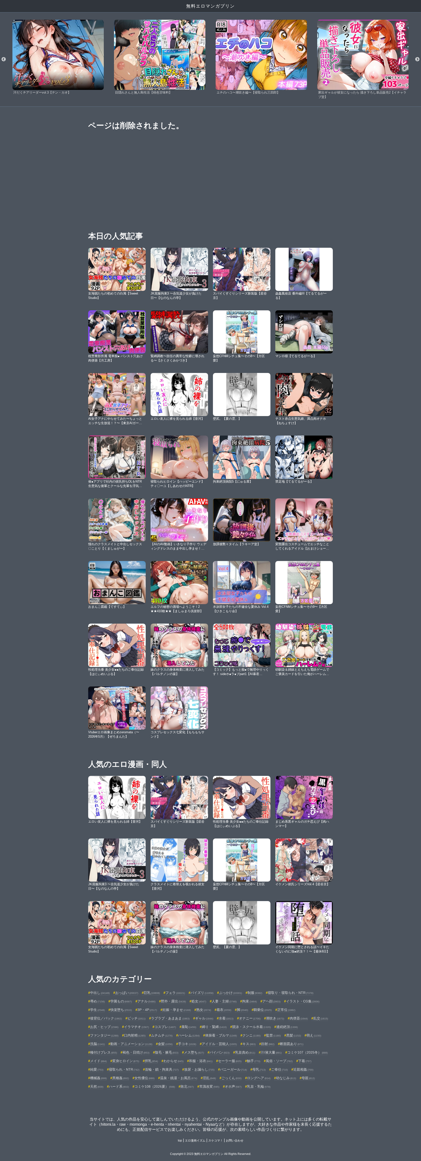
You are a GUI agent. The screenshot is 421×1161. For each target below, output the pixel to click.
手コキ (187, 1044)
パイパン (220, 1052)
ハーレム (189, 1035)
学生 (97, 1010)
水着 (226, 1018)
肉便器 (299, 1018)
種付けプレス (103, 1052)
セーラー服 (229, 1061)
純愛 (96, 1069)
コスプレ (165, 1027)
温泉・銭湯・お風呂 (178, 1078)
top (180, 1140)
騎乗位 (263, 1010)
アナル (146, 1001)
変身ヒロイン (125, 1061)
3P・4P (147, 1010)
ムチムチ (161, 1035)
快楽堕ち (121, 1010)
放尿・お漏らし (199, 1069)
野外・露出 (173, 1001)
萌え (313, 1035)
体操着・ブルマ (221, 1035)
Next (417, 59)
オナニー (249, 1018)
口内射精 (134, 1035)
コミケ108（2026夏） (154, 1086)
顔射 (267, 1044)
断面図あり (291, 1044)
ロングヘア (258, 1078)
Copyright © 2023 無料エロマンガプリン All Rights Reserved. (210, 1154)
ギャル (204, 1018)
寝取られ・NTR (124, 1069)
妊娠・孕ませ (177, 1010)
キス (249, 1044)
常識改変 (209, 1086)
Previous (3, 59)
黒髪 (293, 1035)
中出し (100, 993)
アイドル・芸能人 (219, 1044)
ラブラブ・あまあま (170, 1018)
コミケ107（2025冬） (307, 1052)
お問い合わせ (234, 1140)
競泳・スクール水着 (251, 1027)
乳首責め (245, 1052)
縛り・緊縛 (214, 1027)
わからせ (173, 1061)
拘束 (249, 1001)
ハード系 (119, 1086)
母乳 (259, 1069)
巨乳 (152, 993)
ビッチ (136, 1018)
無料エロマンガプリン (210, 6)
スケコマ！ (215, 1140)
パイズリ (202, 993)
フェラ (175, 993)
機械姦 (98, 1078)
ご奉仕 (279, 1069)
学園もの (121, 1001)
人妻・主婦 (224, 1001)
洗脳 (97, 1044)
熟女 (203, 1010)
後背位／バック (106, 1018)
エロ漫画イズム (195, 1140)
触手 (253, 1061)
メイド (98, 1061)
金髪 (165, 1044)
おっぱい (126, 993)
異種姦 (120, 1078)
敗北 (187, 1086)
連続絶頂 (287, 1027)
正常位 (286, 1010)
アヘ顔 (271, 1001)
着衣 (224, 1010)
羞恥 (189, 1027)
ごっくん (231, 1078)
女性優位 (144, 1078)
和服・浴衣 (200, 1061)
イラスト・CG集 (302, 1001)
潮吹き (275, 1018)
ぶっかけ (230, 993)
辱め (97, 1001)
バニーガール (233, 1069)
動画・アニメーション (131, 1044)
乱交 (320, 1018)
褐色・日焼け (136, 1052)
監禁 (273, 1035)
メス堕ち (194, 1052)
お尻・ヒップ (104, 1027)
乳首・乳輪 (258, 1086)
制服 (255, 993)
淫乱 (209, 1078)
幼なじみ (286, 1078)
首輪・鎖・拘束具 (162, 1069)
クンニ (251, 1035)
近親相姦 (303, 1069)
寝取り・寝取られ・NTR (290, 993)
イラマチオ (136, 1027)
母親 (308, 1078)
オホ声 (233, 1086)
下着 (304, 1061)
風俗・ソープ (279, 1061)
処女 (198, 1001)
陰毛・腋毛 (166, 1052)
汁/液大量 (271, 1052)
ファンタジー (104, 1035)
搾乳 (151, 1061)
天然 (96, 1086)
